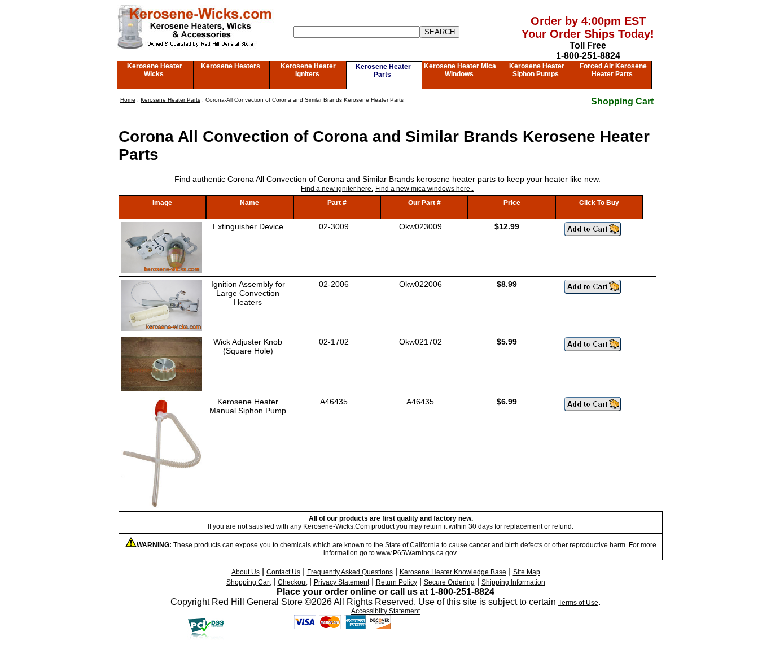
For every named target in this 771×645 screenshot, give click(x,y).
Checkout (292, 582)
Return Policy (396, 582)
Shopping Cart (622, 101)
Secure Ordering (449, 582)
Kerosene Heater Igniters (308, 70)
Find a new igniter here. (337, 189)
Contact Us (283, 572)
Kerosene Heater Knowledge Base (453, 572)
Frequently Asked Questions (350, 572)
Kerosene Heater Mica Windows (460, 70)
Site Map (526, 572)
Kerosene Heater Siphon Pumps (536, 70)
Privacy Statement (341, 582)
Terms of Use (578, 603)
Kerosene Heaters (230, 66)
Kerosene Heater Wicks (154, 70)
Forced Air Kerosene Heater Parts (613, 70)
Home (127, 100)
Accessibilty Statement (385, 611)
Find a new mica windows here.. (424, 189)
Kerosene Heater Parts (383, 71)
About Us (245, 572)
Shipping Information (513, 582)
